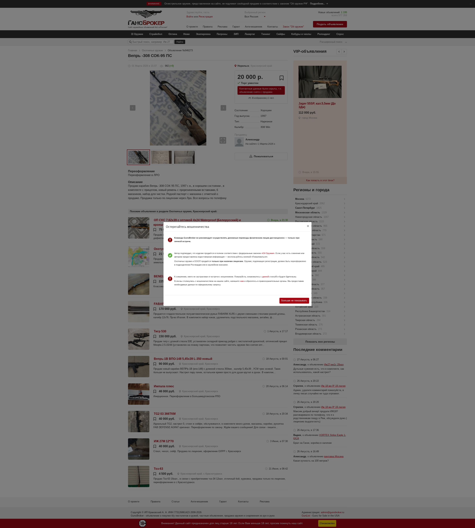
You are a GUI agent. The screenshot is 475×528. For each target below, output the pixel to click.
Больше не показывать (294, 300)
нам (242, 281)
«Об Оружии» (267, 253)
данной (265, 277)
